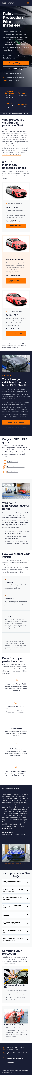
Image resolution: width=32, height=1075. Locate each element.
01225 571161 (10, 1063)
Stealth (14, 113)
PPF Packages (7, 113)
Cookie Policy (14, 1070)
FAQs (27, 113)
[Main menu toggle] (28, 3)
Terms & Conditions (24, 1070)
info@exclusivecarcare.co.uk (15, 1058)
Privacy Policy (5, 1070)
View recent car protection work (16, 863)
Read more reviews (8, 838)
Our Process (21, 113)
